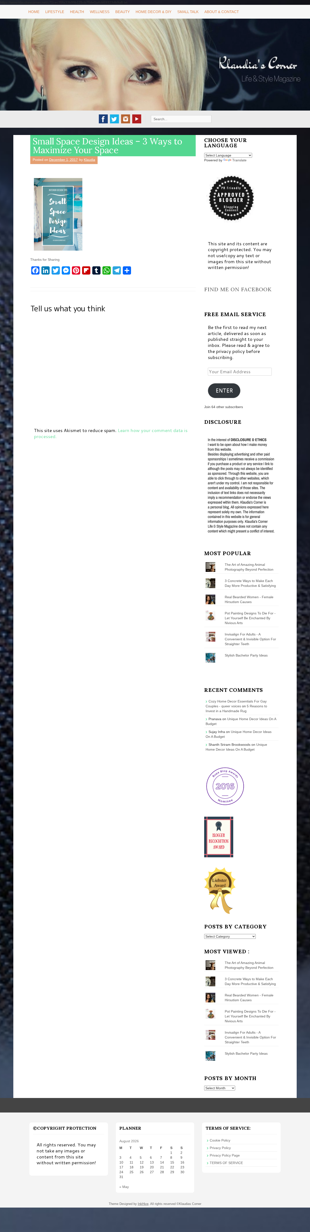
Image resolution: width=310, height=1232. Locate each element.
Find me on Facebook (238, 289)
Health (77, 12)
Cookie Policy (220, 1140)
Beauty (122, 12)
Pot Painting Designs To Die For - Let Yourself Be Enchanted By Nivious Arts (250, 618)
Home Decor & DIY (153, 12)
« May (124, 1187)
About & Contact (221, 12)
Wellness (99, 12)
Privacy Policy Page (225, 1155)
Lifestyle (54, 12)
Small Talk (188, 12)
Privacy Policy (220, 1148)
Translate (239, 160)
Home (33, 12)
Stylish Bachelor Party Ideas (246, 655)
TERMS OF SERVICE (226, 1163)
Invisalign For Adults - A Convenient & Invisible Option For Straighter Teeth (250, 639)
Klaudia (89, 160)
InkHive (143, 1204)
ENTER (224, 390)
